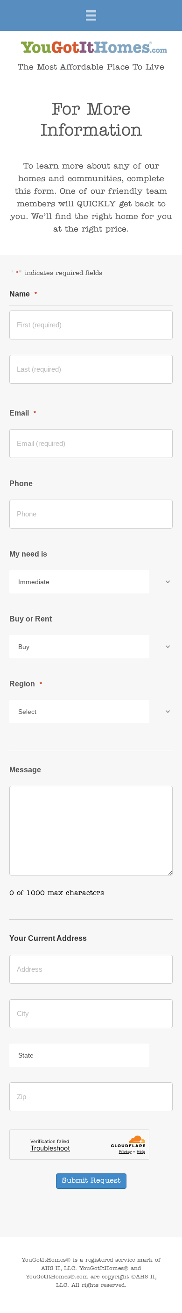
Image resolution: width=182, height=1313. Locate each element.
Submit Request (91, 1181)
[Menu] (91, 15)
